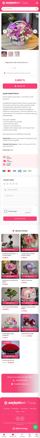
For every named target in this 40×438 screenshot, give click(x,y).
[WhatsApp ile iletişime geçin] (35, 427)
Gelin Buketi (24, 408)
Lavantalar (7, 408)
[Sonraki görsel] (35, 31)
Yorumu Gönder (20, 219)
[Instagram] (22, 418)
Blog (23, 411)
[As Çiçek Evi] (15, 3)
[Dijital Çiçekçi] (20, 428)
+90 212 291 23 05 (21, 380)
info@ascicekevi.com (21, 384)
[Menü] (37, 3)
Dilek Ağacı (33, 408)
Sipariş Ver (21, 86)
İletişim (18, 411)
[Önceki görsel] (5, 31)
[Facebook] (18, 418)
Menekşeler (15, 408)
